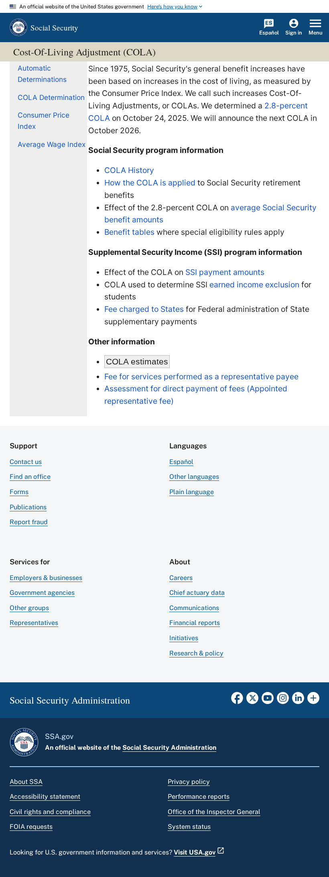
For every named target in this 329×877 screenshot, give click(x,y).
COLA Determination (51, 97)
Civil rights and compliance (50, 812)
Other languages (194, 476)
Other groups (29, 608)
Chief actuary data (197, 592)
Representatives (34, 623)
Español (181, 462)
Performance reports (198, 796)
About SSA (26, 781)
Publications (28, 507)
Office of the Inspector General (214, 812)
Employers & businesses (46, 578)
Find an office (30, 476)
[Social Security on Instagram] (283, 700)
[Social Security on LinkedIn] (298, 700)
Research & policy (196, 653)
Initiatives (183, 638)
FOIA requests (31, 826)
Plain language (191, 492)
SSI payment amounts (224, 272)
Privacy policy (189, 781)
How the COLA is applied (149, 182)
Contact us (26, 462)
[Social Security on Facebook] (237, 700)
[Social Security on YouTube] (268, 700)
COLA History (129, 170)
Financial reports (194, 623)
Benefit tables (129, 232)
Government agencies (42, 592)
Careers (181, 578)
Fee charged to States (144, 309)
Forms (19, 492)
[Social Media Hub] (313, 700)
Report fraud (29, 522)
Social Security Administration (169, 747)
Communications (194, 608)
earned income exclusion (254, 284)
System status (189, 826)
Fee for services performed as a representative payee (201, 376)
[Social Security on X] (252, 700)
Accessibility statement (45, 796)
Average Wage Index (51, 144)
